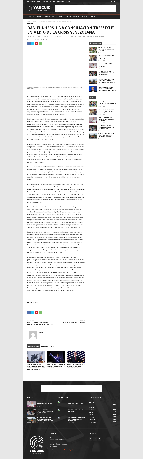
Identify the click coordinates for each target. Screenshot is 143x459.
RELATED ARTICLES (33, 346)
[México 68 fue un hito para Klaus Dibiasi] (62, 412)
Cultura (45, 1)
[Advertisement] (85, 8)
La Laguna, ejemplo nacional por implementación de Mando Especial (76, 419)
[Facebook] (109, 1)
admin (30, 39)
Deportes (52, 1)
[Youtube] (114, 1)
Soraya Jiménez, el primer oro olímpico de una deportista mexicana (40, 323)
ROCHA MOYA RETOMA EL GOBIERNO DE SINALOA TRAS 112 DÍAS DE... (106, 65)
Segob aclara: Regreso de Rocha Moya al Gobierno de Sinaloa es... (106, 57)
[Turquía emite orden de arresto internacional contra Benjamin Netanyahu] (93, 89)
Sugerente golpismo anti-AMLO (74, 322)
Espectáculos (60, 1)
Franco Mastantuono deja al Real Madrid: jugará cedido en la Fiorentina (56, 366)
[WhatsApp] (40, 43)
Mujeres (68, 1)
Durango (39, 16)
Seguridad (76, 16)
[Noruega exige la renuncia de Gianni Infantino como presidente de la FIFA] (76, 357)
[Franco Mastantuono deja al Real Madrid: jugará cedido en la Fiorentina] (56, 357)
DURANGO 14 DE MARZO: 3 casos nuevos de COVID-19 (75, 402)
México (54, 16)
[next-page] (31, 373)
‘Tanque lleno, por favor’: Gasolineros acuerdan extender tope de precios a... (107, 81)
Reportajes (94, 16)
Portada (31, 16)
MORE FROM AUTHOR (47, 346)
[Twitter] (111, 1)
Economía (85, 16)
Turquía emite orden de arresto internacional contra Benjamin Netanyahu (107, 88)
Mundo (61, 16)
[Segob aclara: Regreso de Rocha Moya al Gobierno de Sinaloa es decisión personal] (93, 58)
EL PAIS (35, 302)
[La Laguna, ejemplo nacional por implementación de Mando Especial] (62, 420)
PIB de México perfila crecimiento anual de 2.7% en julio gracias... (106, 73)
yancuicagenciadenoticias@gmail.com (65, 450)
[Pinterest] (36, 43)
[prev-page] (28, 373)
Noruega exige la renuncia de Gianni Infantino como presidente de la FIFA (75, 366)
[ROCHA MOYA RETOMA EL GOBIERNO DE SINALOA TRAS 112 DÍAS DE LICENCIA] (93, 65)
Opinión (47, 16)
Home (28, 21)
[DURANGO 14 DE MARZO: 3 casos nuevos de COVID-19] (62, 404)
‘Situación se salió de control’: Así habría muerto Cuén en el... (107, 49)
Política (68, 16)
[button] (114, 16)
